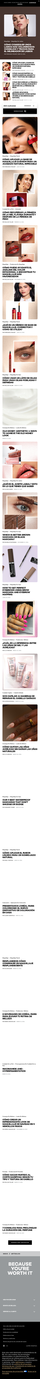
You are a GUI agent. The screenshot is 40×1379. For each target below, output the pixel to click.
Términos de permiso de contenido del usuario (14, 1341)
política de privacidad (22, 1364)
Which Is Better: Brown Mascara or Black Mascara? (16, 536)
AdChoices (19, 1362)
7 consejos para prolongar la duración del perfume (19, 1228)
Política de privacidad (8, 1329)
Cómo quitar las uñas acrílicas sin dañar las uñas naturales (19, 748)
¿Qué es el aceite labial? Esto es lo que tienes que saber (19, 485)
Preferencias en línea (8, 1335)
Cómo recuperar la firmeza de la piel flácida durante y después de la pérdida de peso (24, 84)
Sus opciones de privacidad (13, 1371)
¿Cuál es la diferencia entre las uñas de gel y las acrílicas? (19, 645)
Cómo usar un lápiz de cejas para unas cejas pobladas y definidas (19, 380)
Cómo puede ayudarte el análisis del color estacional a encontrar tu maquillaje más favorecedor (18, 271)
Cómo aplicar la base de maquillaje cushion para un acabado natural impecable (23, 65)
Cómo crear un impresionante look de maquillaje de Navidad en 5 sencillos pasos (18, 1122)
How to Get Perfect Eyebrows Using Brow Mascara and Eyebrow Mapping (16, 591)
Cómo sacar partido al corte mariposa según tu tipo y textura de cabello (23, 75)
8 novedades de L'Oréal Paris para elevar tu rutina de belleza (19, 1016)
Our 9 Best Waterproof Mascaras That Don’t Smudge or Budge (16, 801)
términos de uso (8, 1366)
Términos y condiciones (9, 1338)
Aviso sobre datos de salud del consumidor (14, 1326)
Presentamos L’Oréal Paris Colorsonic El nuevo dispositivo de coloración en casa (18, 909)
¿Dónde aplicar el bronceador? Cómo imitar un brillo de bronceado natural (24, 94)
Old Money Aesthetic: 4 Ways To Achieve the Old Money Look (19, 433)
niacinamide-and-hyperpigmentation (13, 1069)
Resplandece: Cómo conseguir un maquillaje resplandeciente (17, 963)
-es (7, 1345)
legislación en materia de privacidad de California (18, 1367)
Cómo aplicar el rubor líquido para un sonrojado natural (19, 854)
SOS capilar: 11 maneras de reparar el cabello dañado (19, 697)
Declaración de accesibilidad (10, 1332)
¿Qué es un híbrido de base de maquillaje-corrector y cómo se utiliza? (19, 327)
